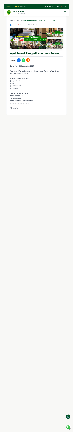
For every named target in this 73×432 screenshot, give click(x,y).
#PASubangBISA (16, 98)
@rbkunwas (14, 88)
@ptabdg (13, 83)
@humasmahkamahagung (19, 78)
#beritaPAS (14, 108)
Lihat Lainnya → (58, 21)
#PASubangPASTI (16, 96)
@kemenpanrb (15, 86)
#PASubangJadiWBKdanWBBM (21, 100)
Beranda (12, 20)
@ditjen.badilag (16, 81)
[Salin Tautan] (28, 60)
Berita (19, 20)
